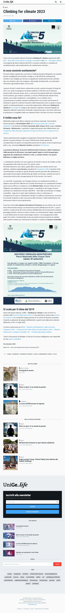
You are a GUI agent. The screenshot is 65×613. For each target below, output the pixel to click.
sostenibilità (30, 577)
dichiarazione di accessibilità (42, 608)
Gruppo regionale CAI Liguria (27, 131)
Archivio (25, 574)
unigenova (16, 354)
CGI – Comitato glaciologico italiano (39, 332)
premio (52, 580)
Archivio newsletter (32, 512)
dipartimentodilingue (22, 580)
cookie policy (26, 608)
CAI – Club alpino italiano (52, 60)
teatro (28, 583)
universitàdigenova (51, 574)
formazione (34, 580)
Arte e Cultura (25, 368)
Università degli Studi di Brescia (23, 315)
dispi (22, 577)
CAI (13, 108)
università (8, 577)
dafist (38, 577)
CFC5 (55, 354)
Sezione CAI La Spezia (46, 131)
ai (43, 577)
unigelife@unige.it (32, 604)
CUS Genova (44, 145)
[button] (12, 20)
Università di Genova (26, 354)
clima (35, 354)
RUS (19, 108)
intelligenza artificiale (53, 577)
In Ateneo (23, 401)
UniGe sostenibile (15, 339)
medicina (36, 583)
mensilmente (9, 580)
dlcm (58, 580)
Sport (6, 7)
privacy (32, 608)
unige (9, 354)
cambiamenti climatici (45, 354)
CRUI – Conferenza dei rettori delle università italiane (29, 329)
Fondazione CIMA (9, 131)
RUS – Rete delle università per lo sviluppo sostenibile (21, 60)
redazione (19, 608)
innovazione (43, 580)
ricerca (16, 577)
